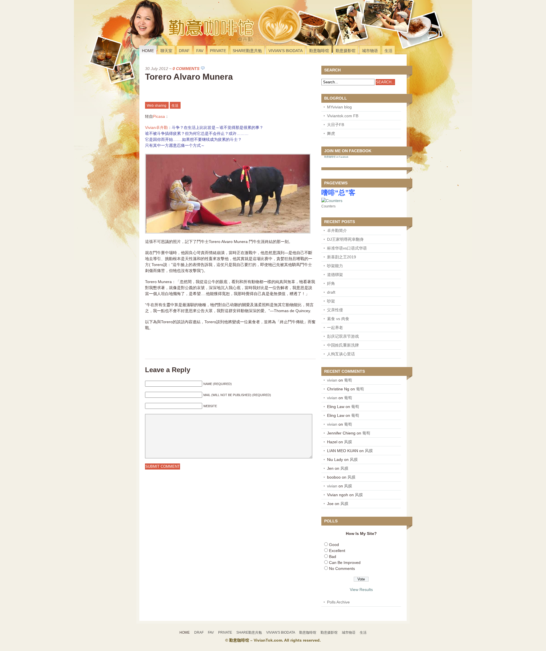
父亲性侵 (335, 310)
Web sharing (156, 106)
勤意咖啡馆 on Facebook (336, 157)
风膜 (348, 442)
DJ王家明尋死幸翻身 (345, 239)
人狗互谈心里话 (341, 354)
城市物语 (370, 50)
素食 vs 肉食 (338, 318)
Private (218, 50)
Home (148, 50)
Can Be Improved (345, 562)
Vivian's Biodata (285, 50)
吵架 (331, 301)
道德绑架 (335, 274)
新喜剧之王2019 (341, 257)
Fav (199, 50)
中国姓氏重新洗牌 (343, 345)
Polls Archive (338, 602)
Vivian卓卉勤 (156, 127)
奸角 (331, 283)
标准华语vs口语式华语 (347, 248)
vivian (332, 380)
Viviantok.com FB (342, 116)
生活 (388, 50)
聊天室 (166, 50)
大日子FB (335, 124)
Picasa (159, 116)
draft (331, 292)
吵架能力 (335, 265)
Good (334, 544)
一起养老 (335, 327)
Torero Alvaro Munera (189, 76)
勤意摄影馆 (345, 50)
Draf (184, 50)
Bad (332, 556)
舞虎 (331, 133)
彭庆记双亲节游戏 (343, 336)
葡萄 (348, 380)
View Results (361, 589)
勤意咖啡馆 (319, 50)
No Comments (342, 568)
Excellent (337, 550)
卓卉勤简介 (337, 230)
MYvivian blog (339, 107)
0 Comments (186, 68)
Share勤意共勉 (247, 50)
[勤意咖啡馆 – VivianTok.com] (177, 38)
